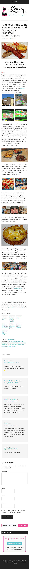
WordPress (14, 563)
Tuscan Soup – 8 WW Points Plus (5, 318)
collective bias (22, 343)
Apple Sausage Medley (19, 317)
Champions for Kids (17, 288)
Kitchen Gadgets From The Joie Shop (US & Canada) (5, 326)
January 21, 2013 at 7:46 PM (11, 425)
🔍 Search (22, 525)
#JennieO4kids (11, 341)
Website (3, 503)
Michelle (6, 423)
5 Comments (13, 38)
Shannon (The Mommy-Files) (11, 381)
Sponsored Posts (11, 339)
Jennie (3, 344)
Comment (4, 471)
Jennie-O (22, 88)
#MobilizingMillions (19, 341)
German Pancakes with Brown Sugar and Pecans (19, 326)
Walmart (14, 346)
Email (3, 495)
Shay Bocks (23, 560)
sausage (15, 344)
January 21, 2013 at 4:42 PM (11, 363)
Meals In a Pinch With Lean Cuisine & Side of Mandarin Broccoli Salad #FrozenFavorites (12, 326)
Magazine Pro (15, 560)
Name (3, 488)
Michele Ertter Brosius (10, 399)
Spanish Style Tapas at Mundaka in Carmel (4, 333)
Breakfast (7, 343)
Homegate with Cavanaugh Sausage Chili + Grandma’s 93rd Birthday (12, 319)
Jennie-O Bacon (9, 344)
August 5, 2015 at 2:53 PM (11, 449)
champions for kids (14, 343)
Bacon (2, 343)
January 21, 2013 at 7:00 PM (11, 401)
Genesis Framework (14, 562)
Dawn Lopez (7, 361)
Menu (15, 2)
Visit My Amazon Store (14, 543)
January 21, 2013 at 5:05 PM (11, 383)
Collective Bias (10, 308)
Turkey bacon (8, 346)
